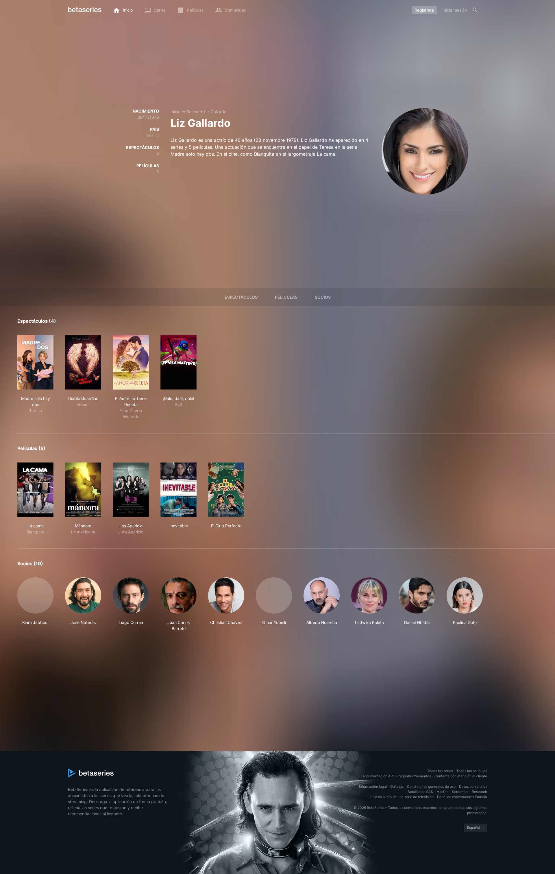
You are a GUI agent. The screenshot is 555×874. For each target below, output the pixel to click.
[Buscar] (475, 10)
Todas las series (440, 771)
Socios (323, 297)
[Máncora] (83, 489)
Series (192, 111)
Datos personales (473, 786)
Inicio (175, 111)
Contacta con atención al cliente (460, 776)
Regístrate (424, 10)
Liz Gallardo (215, 111)
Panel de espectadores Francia (462, 797)
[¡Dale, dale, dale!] (178, 362)
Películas (286, 297)
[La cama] (35, 489)
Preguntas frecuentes (413, 776)
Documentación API (378, 776)
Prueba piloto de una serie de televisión (402, 797)
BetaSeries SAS (420, 791)
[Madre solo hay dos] (35, 362)
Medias (442, 791)
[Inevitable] (178, 489)
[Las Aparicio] (131, 489)
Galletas (397, 786)
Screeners (460, 791)
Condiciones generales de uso (431, 786)
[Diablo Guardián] (83, 362)
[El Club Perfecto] (226, 489)
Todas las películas (471, 771)
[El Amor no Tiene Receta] (131, 362)
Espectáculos (241, 297)
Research (479, 791)
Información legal (373, 786)
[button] (35, 604)
